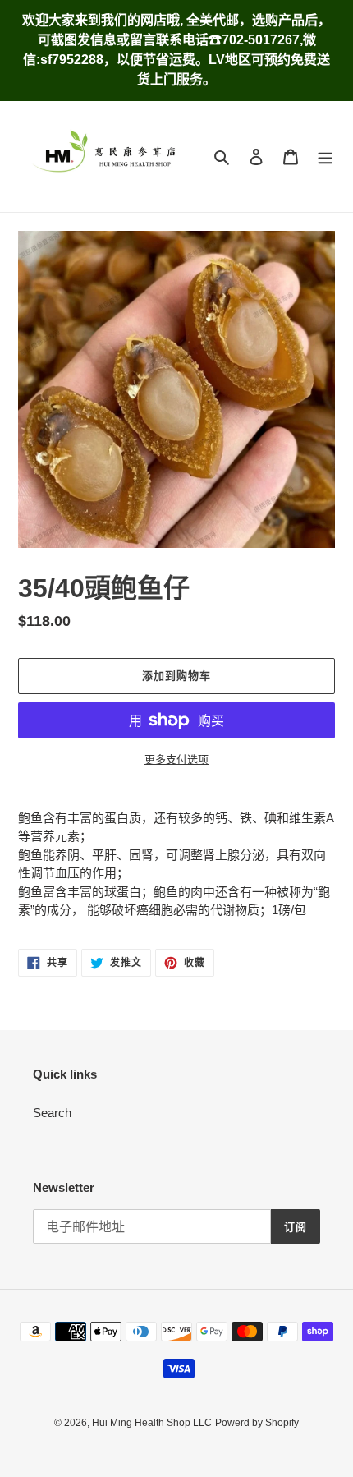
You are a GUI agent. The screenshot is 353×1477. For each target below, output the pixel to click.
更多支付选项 (176, 759)
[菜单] (325, 156)
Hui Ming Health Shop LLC (152, 1423)
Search (52, 1113)
